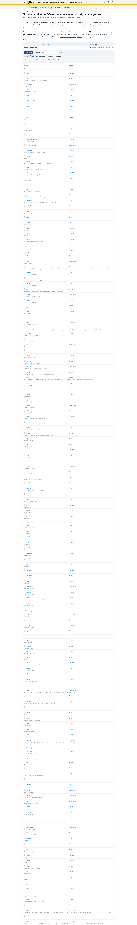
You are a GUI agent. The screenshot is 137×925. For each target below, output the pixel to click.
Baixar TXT (47, 60)
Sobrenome (37, 52)
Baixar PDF (56, 60)
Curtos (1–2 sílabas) (41, 56)
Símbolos (67, 7)
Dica (24, 11)
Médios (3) (50, 56)
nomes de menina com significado (71, 37)
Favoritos (91, 44)
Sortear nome (28, 52)
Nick (51, 7)
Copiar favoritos (29, 60)
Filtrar (47, 44)
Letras (58, 7)
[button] (24, 73)
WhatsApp (39, 60)
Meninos (34, 7)
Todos (32, 56)
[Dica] (30, 2)
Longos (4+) (58, 56)
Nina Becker (48, 20)
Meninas (43, 7)
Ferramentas (29, 11)
